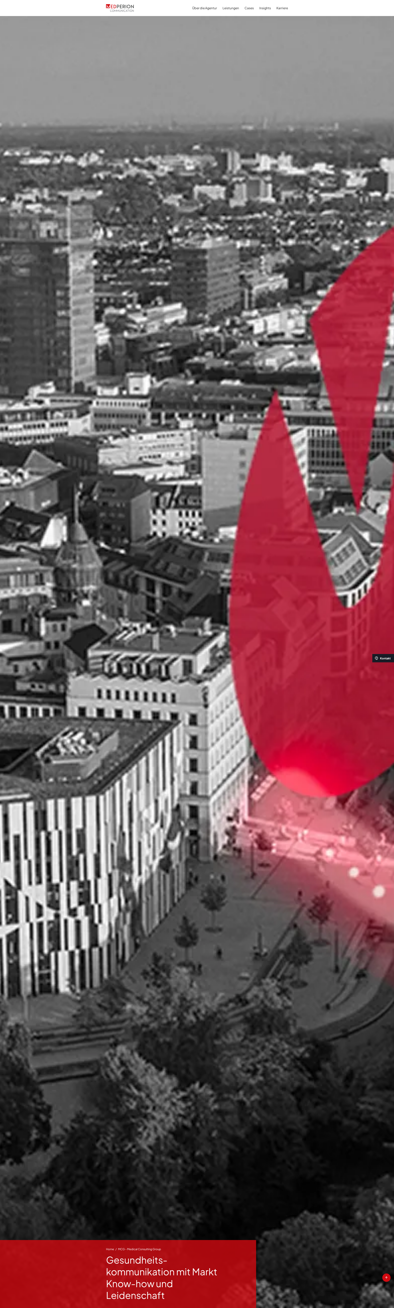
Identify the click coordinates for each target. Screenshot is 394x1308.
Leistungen (231, 8)
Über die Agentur (204, 8)
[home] (120, 8)
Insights (265, 8)
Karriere (282, 8)
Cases (249, 8)
